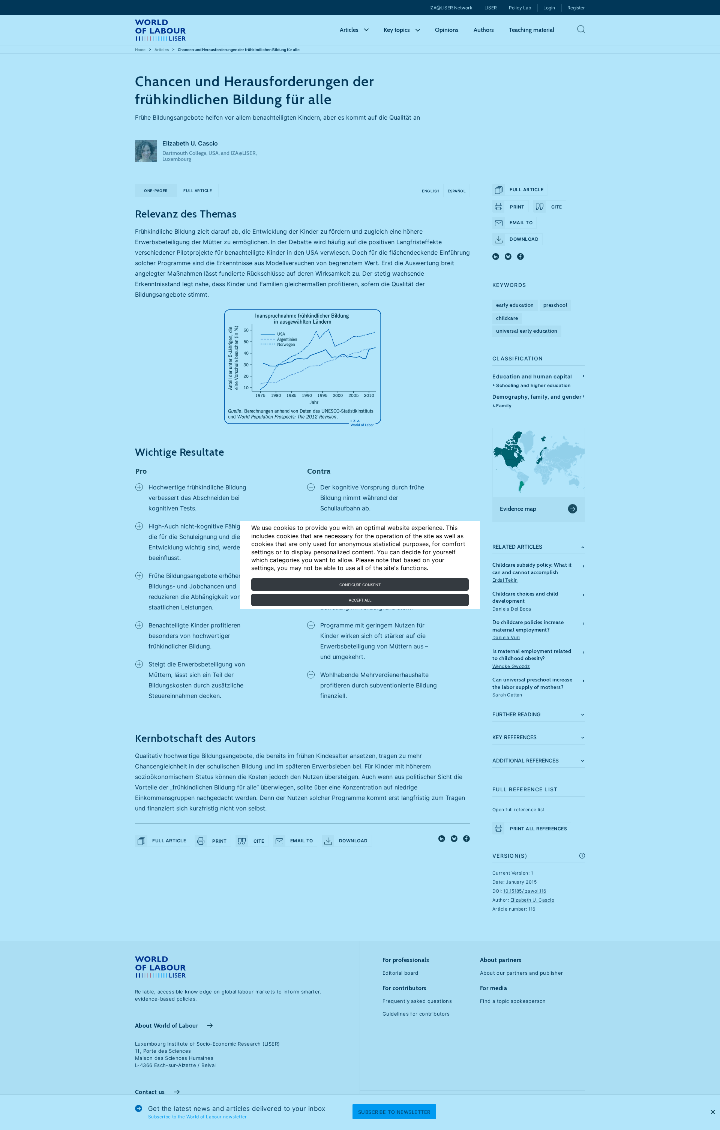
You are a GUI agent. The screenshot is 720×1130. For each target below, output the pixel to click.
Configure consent (360, 584)
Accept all (360, 600)
